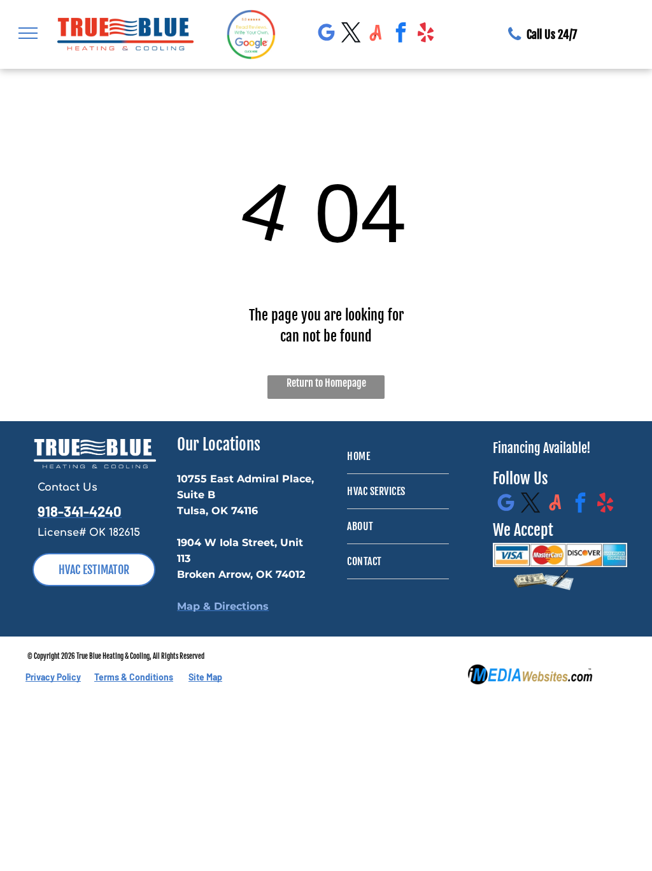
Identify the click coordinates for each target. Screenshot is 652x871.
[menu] (28, 33)
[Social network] (376, 34)
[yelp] (426, 34)
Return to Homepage (326, 383)
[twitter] (351, 34)
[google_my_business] (326, 34)
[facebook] (401, 34)
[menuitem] (398, 456)
